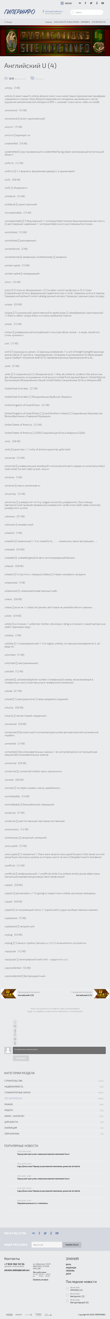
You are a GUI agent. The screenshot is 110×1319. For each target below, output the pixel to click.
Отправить (21, 1058)
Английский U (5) (84, 995)
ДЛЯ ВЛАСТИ (11, 1121)
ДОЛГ (68, 1273)
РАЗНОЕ (8, 1104)
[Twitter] (45, 1233)
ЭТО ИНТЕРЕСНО (13, 1098)
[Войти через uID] (15, 1022)
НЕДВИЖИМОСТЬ (13, 1086)
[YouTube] (57, 1233)
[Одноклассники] (51, 1233)
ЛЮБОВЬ (70, 1270)
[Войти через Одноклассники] (15, 1043)
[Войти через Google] (15, 1039)
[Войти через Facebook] (15, 1030)
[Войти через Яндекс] (15, 1035)
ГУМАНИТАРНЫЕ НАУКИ (17, 1092)
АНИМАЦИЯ (10, 1127)
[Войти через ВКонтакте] (15, 1026)
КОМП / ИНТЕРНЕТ (14, 1116)
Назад (9, 22)
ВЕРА (68, 1264)
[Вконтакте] (33, 1233)
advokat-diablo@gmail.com (17, 1270)
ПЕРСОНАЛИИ (11, 1133)
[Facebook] (39, 1233)
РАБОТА (8, 1110)
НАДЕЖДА (71, 1267)
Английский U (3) (26, 995)
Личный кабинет (53, 11)
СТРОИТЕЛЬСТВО (13, 1080)
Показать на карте (40, 1279)
